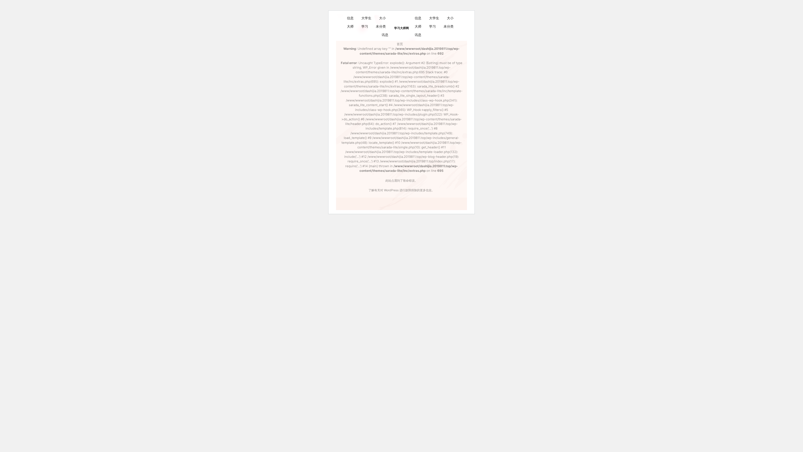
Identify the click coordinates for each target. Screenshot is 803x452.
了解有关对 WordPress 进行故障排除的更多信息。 (401, 190)
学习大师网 (401, 28)
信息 (350, 18)
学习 (364, 26)
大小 (382, 18)
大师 (350, 26)
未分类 (381, 26)
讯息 (385, 35)
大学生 (366, 18)
